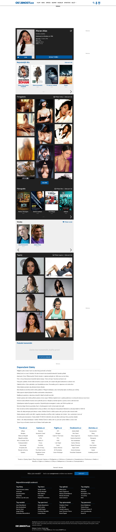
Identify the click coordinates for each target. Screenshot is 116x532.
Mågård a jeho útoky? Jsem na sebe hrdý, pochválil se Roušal (34, 371)
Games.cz (40, 428)
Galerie (44, 183)
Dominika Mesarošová (23, 513)
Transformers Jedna (22, 489)
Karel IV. (83, 513)
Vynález (23, 452)
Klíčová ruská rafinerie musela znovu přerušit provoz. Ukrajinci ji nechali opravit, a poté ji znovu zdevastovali (48, 400)
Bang (93, 433)
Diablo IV (40, 440)
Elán (82, 497)
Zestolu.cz (93, 428)
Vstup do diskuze (45, 357)
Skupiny (54, 2)
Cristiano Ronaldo (43, 511)
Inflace (23, 431)
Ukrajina (23, 433)
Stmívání (19, 491)
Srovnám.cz (70, 461)
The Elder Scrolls (40, 450)
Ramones (84, 491)
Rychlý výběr (53, 57)
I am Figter (58, 443)
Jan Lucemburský (86, 511)
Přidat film (59, 189)
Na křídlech (93, 447)
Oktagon (58, 433)
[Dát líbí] (20, 57)
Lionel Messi (42, 513)
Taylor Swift (75, 447)
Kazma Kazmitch (75, 438)
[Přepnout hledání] (93, 3)
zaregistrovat (54, 473)
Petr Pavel (76, 433)
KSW (58, 440)
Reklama (34, 528)
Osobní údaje (45, 528)
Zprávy (26, 459)
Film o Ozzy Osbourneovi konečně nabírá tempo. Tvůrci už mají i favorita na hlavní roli (41, 379)
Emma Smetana (75, 450)
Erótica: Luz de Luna (22, 497)
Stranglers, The (85, 493)
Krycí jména (93, 445)
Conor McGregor (58, 452)
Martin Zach (20, 509)
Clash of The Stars (58, 436)
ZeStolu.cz (62, 459)
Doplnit (81, 473)
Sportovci (67, 2)
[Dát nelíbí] (30, 57)
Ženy (34, 459)
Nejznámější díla (23, 62)
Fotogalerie (21, 97)
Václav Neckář (42, 491)
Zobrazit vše (68, 62)
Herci (43, 2)
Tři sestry (84, 495)
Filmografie (21, 189)
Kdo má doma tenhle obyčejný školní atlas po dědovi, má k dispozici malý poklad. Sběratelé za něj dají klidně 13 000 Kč (51, 409)
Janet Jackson (63, 497)
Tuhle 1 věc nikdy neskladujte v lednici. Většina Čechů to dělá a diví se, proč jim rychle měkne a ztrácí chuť (47, 419)
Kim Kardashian (75, 440)
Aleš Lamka (41, 507)
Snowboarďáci (20, 493)
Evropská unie (23, 447)
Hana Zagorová (75, 436)
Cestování (39, 459)
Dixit (93, 443)
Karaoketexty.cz (79, 459)
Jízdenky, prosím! (93, 452)
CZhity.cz (53, 461)
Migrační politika (23, 438)
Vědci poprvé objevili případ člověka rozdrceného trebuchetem (34, 392)
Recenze (40, 431)
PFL (58, 438)
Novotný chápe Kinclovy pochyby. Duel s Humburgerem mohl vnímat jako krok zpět (40, 406)
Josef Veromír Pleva (65, 511)
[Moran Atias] (25, 42)
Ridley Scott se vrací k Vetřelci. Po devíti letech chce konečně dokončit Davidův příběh (41, 373)
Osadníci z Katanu (93, 436)
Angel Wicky (20, 511)
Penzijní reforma (23, 450)
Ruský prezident (23, 443)
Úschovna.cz (88, 459)
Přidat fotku (59, 97)
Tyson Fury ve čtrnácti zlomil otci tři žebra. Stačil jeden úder (34, 422)
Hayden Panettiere (43, 497)
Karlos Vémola (58, 447)
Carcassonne (93, 431)
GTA (40, 438)
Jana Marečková (21, 505)
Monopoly (93, 438)
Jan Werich (62, 507)
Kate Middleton (86, 505)
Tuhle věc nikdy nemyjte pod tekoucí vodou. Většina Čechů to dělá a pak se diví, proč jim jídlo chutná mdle (47, 411)
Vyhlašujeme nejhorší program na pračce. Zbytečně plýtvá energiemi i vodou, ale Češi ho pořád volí (45, 403)
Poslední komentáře (24, 343)
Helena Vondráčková (65, 493)
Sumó (58, 445)
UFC (58, 431)
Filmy (38, 2)
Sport (30, 459)
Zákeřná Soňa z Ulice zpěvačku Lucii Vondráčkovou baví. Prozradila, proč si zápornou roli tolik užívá (45, 384)
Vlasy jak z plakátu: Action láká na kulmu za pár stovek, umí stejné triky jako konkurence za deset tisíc (46, 381)
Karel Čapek (63, 513)
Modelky (60, 2)
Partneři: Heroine (58, 467)
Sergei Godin (42, 489)
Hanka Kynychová (43, 505)
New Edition (41, 493)
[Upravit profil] (71, 30)
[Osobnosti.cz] (25, 3)
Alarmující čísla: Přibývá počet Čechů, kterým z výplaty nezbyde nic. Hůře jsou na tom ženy (43, 376)
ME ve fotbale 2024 (23, 440)
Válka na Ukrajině (23, 436)
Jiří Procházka (58, 450)
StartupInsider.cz (79, 461)
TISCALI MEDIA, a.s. (47, 530)
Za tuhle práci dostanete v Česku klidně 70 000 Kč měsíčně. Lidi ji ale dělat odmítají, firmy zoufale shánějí (47, 417)
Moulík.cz (35, 461)
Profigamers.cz (54, 459)
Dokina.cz (47, 461)
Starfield (40, 436)
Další (73, 2)
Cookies (39, 528)
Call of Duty (40, 447)
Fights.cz (58, 428)
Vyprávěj (18, 495)
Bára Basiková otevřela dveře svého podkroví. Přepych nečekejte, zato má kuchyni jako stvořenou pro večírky (48, 390)
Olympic (83, 489)
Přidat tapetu (58, 255)
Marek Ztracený (75, 445)
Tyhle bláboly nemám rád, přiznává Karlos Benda (30, 387)
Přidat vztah (68, 222)
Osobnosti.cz (75, 428)
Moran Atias (41, 30)
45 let (39, 40)
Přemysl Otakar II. (86, 509)
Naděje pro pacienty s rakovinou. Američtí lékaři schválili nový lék (35, 395)
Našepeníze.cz (61, 461)
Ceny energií (23, 445)
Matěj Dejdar (42, 509)
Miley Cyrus (62, 489)
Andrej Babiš (75, 431)
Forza (40, 443)
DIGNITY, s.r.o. (62, 530)
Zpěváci (48, 2)
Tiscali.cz (23, 428)
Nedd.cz (95, 459)
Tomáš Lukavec (64, 509)
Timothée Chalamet (75, 452)
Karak (93, 450)
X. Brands (41, 495)
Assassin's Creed (40, 433)
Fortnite (40, 445)
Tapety (19, 255)
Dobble (93, 440)
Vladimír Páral (63, 505)
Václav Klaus (85, 507)
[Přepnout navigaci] (96, 3)
